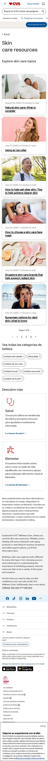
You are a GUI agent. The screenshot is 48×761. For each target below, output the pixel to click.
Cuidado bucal (10, 371)
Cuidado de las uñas (13, 363)
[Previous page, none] (12, 337)
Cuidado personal (31, 371)
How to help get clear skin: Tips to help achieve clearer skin (23, 191)
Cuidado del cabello (12, 356)
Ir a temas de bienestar (16, 484)
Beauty (7, 34)
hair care (15, 587)
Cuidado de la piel (12, 378)
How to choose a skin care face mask (23, 233)
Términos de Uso (38, 758)
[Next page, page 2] (36, 337)
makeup (6, 587)
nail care (28, 587)
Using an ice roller (15, 150)
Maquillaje (33, 356)
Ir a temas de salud (14, 433)
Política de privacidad (22, 758)
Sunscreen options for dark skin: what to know (21, 319)
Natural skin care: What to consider (20, 109)
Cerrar (43, 725)
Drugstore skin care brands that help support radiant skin (24, 276)
